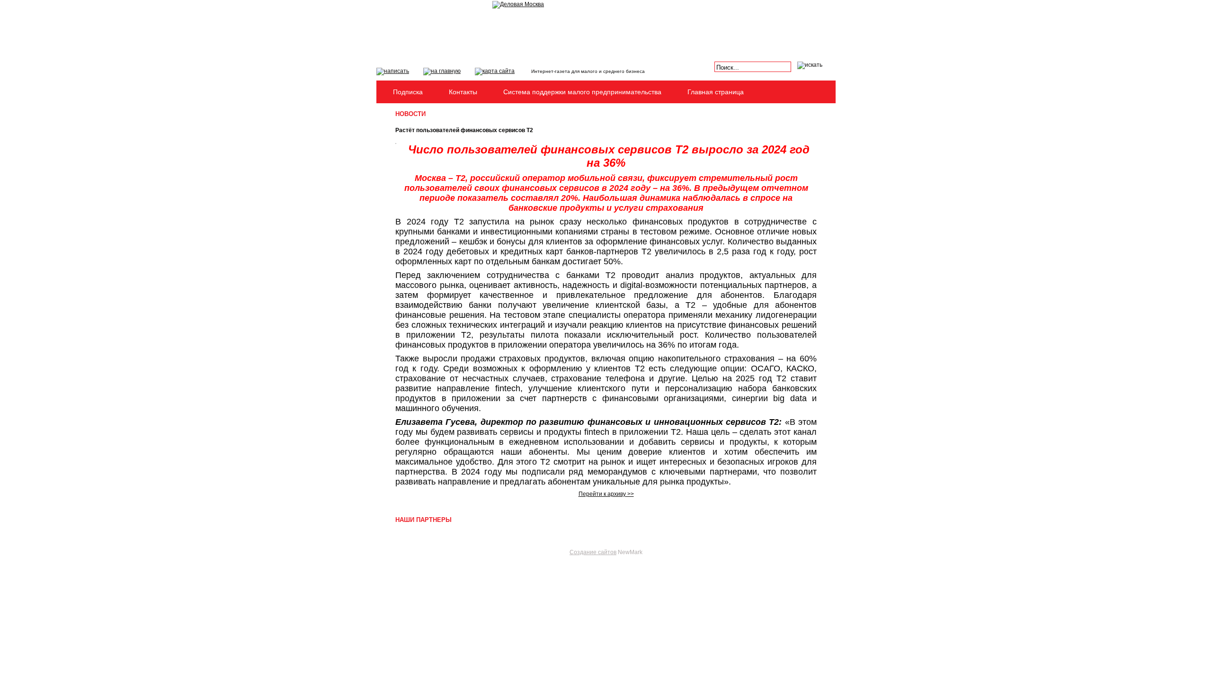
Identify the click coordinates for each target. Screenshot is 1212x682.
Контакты (463, 92)
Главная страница (715, 92)
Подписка (408, 92)
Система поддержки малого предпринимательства (582, 92)
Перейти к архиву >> (606, 494)
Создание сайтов (593, 552)
